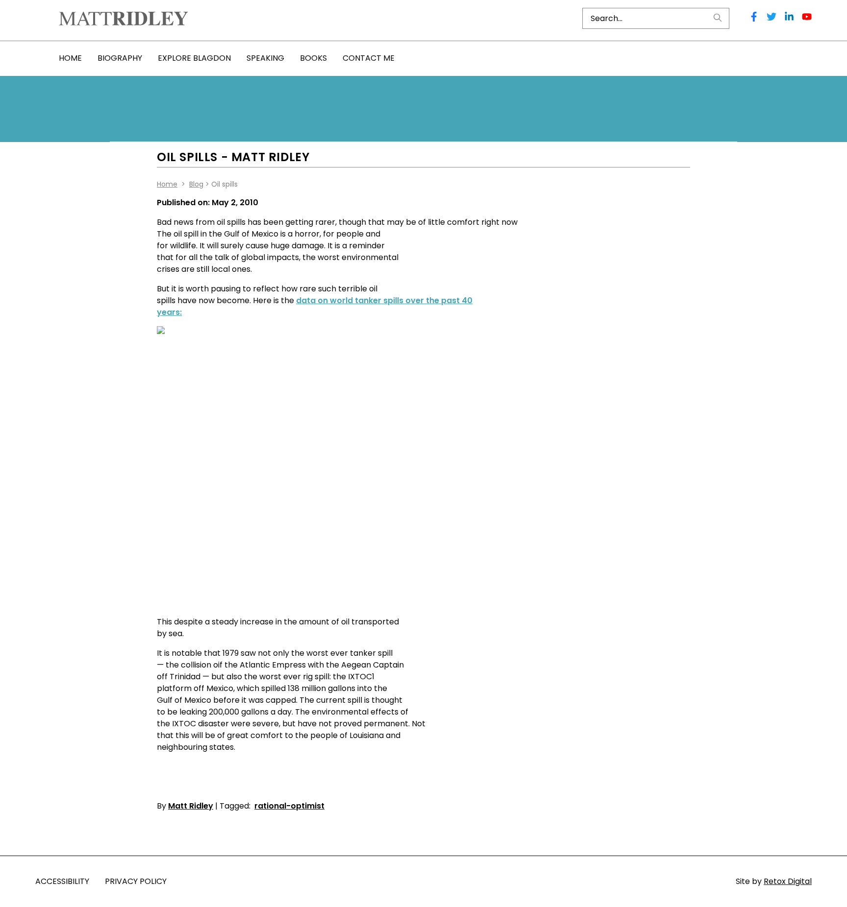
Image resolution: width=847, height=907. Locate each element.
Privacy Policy (136, 881)
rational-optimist (289, 806)
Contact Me (369, 58)
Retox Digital (788, 881)
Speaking (265, 58)
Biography (120, 58)
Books (313, 58)
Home (70, 58)
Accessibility (62, 881)
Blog (196, 184)
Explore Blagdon (194, 58)
